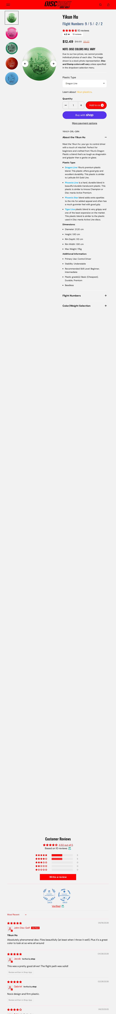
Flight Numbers (72, 295)
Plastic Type (69, 77)
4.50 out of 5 (66, 845)
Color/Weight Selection (76, 305)
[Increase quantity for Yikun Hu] (81, 105)
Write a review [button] (58, 877)
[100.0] (49, 895)
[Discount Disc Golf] (58, 4)
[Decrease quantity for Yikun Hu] (66, 105)
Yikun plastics (84, 92)
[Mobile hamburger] (8, 4)
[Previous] (25, 63)
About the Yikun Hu (74, 137)
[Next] (53, 63)
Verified (56, 906)
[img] (14, 923)
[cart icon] (108, 5)
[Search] (100, 5)
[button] (70, 30)
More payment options (84, 123)
